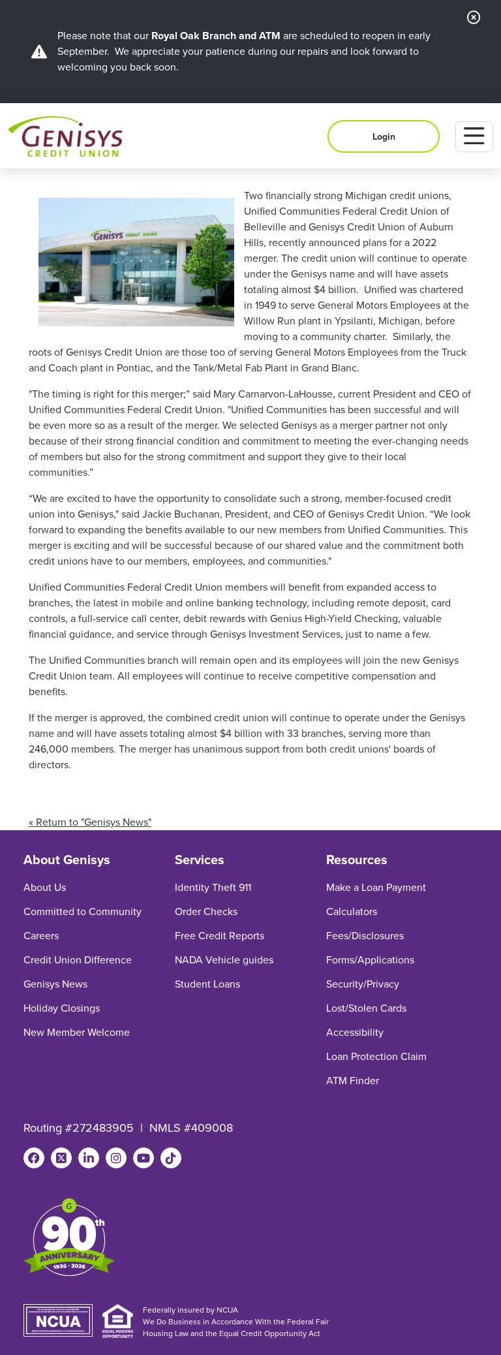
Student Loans (207, 983)
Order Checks (206, 911)
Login (383, 137)
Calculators (351, 911)
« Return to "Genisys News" (90, 822)
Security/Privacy (362, 983)
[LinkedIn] (88, 1157)
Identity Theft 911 (213, 887)
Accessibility (355, 1032)
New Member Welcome (76, 1032)
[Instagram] (116, 1157)
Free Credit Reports (219, 935)
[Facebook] (33, 1157)
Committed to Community (82, 911)
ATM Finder (352, 1080)
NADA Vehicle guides (224, 959)
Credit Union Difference (77, 959)
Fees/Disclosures (365, 935)
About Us (44, 887)
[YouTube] (143, 1157)
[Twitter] (61, 1157)
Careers (41, 935)
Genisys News (55, 983)
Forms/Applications (370, 959)
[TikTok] (170, 1157)
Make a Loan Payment (376, 887)
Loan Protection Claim (376, 1056)
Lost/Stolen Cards (366, 1008)
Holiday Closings (61, 1008)
